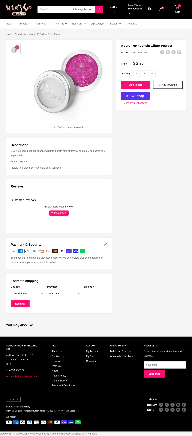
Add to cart (135, 85)
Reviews (56, 361)
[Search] (99, 9)
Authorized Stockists (120, 351)
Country (15, 286)
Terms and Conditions (63, 385)
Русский (65, 411)
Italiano (43, 411)
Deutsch (35, 411)
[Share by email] (179, 52)
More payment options (135, 103)
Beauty (23, 23)
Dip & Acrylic (98, 23)
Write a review (58, 213)
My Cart (90, 356)
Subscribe (154, 374)
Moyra (125, 52)
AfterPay (56, 366)
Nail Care (77, 23)
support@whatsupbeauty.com (22, 376)
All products (20, 34)
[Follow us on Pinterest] (172, 405)
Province (52, 286)
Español (73, 411)
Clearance (131, 23)
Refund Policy (59, 380)
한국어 (57, 411)
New (8, 23)
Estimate (20, 303)
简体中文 (10, 411)
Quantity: (126, 73)
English (18, 411)
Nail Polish (41, 23)
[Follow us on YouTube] (178, 405)
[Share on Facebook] (162, 52)
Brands (113, 23)
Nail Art (60, 23)
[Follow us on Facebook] (161, 405)
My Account (92, 351)
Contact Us (58, 356)
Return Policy (59, 375)
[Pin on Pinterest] (168, 52)
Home (9, 34)
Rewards (91, 361)
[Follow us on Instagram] (167, 405)
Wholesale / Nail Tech (121, 356)
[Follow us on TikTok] (184, 405)
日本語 (50, 411)
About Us (57, 351)
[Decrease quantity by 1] (136, 73)
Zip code (89, 286)
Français (26, 411)
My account (135, 8)
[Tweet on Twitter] (173, 52)
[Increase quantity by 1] (152, 73)
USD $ (11, 399)
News (55, 371)
